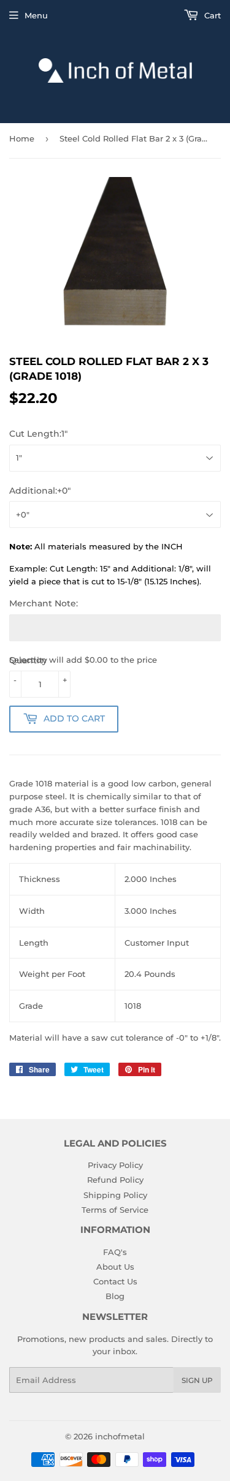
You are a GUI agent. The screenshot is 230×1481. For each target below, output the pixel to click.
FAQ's (115, 1252)
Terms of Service (115, 1210)
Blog (115, 1296)
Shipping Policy (115, 1195)
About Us (115, 1267)
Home (21, 138)
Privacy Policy (115, 1165)
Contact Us (115, 1281)
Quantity (28, 660)
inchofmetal (120, 1436)
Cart (211, 15)
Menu (36, 15)
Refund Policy (115, 1180)
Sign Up (197, 1380)
